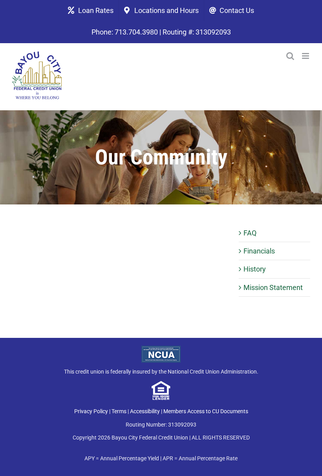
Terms (119, 411)
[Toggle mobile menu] (306, 56)
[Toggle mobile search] (290, 56)
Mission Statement (273, 287)
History (254, 269)
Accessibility (145, 411)
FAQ (249, 233)
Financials (259, 251)
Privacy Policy (91, 411)
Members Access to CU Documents (205, 411)
